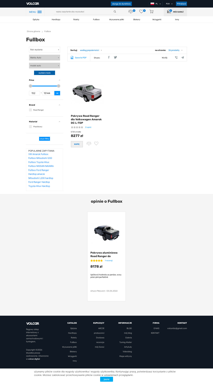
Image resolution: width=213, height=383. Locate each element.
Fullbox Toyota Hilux (38, 162)
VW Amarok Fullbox (38, 154)
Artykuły (128, 347)
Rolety (76, 19)
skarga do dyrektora (121, 4)
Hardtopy (56, 19)
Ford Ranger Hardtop (39, 182)
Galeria (128, 337)
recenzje (100, 342)
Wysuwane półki (116, 19)
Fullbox (96, 19)
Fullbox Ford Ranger (38, 170)
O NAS (156, 328)
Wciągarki (72, 356)
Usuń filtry (44, 139)
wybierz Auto (45, 73)
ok (57, 93)
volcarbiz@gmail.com (177, 328)
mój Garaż (178, 12)
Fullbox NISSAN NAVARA (41, 166)
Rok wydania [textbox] (36, 49)
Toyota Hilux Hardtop (39, 186)
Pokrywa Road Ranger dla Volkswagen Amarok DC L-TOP (86, 119)
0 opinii (88, 127)
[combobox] (44, 50)
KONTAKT (155, 333)
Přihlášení (181, 4)
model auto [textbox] (35, 65)
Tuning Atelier (125, 342)
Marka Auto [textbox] (35, 57)
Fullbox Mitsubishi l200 (40, 158)
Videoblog (127, 351)
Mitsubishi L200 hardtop (40, 178)
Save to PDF (81, 57)
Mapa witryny (125, 356)
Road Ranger (38, 110)
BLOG (129, 328)
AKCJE (101, 328)
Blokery (73, 351)
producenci (99, 333)
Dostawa (100, 337)
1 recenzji (109, 261)
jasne (106, 379)
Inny (75, 361)
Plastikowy (37, 127)
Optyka (36, 19)
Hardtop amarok (36, 174)
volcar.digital (34, 359)
